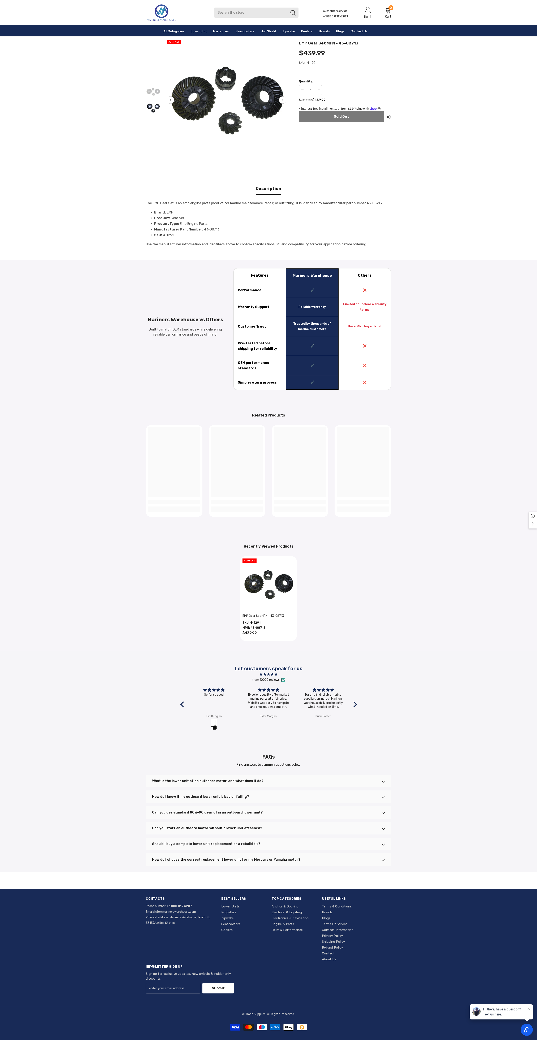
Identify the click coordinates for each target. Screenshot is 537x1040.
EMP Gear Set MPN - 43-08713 (263, 616)
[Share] (387, 117)
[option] (227, 100)
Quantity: (306, 81)
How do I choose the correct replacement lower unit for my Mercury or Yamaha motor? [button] (226, 860)
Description (269, 188)
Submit (218, 988)
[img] (268, 674)
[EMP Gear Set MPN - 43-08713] (268, 584)
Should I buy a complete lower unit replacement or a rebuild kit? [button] (206, 844)
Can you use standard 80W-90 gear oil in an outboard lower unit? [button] (207, 812)
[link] (174, 502)
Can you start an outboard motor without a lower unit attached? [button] (207, 828)
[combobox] (251, 13)
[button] (170, 100)
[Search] (256, 13)
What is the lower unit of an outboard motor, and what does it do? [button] (207, 781)
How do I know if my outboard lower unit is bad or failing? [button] (200, 797)
